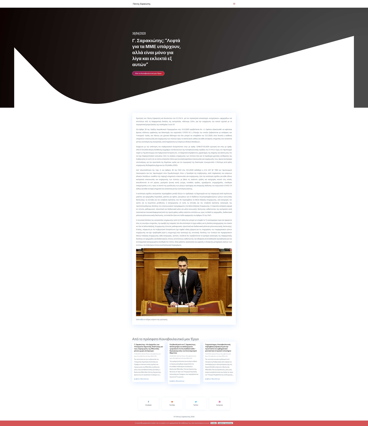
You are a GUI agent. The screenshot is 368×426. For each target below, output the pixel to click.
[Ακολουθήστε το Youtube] (172, 401)
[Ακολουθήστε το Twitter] (195, 401)
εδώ (141, 319)
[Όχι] (366, 423)
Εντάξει (213, 423)
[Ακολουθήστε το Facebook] (148, 401)
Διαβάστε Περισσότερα (141, 379)
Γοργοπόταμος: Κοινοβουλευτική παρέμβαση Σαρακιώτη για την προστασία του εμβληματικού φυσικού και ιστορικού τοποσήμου (218, 347)
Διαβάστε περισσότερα (225, 423)
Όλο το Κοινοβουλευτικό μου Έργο (148, 73)
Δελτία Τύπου (146, 354)
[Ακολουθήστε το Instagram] (219, 401)
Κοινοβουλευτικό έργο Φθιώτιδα (147, 356)
